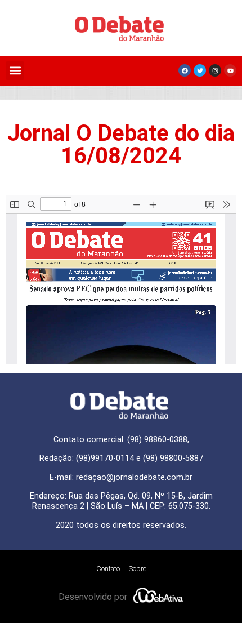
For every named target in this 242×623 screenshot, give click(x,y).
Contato (108, 568)
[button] (15, 70)
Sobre (137, 568)
